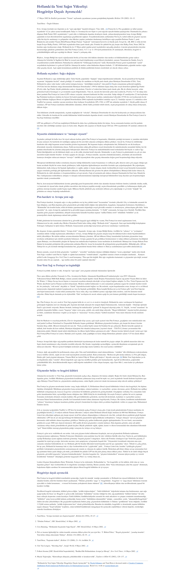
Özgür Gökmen (96, 563)
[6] (121, 357)
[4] (141, 246)
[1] (107, 29)
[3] (38, 128)
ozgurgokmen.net (111, 565)
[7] (53, 412)
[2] (110, 84)
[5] (38, 296)
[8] (101, 483)
